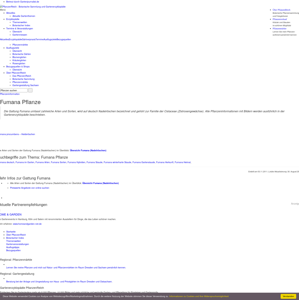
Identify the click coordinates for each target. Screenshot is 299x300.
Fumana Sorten (58, 162)
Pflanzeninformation (10, 93)
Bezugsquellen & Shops (18, 66)
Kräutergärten (19, 60)
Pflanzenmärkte (279, 29)
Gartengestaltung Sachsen (25, 85)
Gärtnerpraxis (29, 39)
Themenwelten (19, 22)
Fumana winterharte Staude (117, 162)
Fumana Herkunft (164, 162)
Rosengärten (18, 63)
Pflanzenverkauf (280, 19)
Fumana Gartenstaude (144, 162)
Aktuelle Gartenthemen (23, 15)
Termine (40, 39)
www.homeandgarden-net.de (27, 223)
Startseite (11, 231)
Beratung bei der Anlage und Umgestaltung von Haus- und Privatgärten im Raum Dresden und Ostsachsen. (59, 281)
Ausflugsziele (50, 39)
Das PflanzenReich (21, 75)
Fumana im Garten (25, 162)
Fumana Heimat (183, 162)
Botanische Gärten (21, 54)
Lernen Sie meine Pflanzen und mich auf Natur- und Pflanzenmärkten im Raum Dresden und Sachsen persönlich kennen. (66, 267)
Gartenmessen (19, 34)
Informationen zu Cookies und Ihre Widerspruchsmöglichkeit (199, 296)
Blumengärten (19, 57)
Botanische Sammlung (23, 78)
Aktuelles (4, 39)
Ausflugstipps (12, 247)
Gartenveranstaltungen (17, 244)
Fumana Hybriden (76, 162)
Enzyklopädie (15, 39)
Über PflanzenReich (281, 10)
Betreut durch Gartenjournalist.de (22, 1)
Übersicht (17, 31)
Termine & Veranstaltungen (19, 28)
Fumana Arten (43, 162)
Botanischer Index (21, 25)
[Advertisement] (22, 194)
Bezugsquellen (64, 39)
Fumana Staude (94, 162)
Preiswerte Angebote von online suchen (29, 187)
